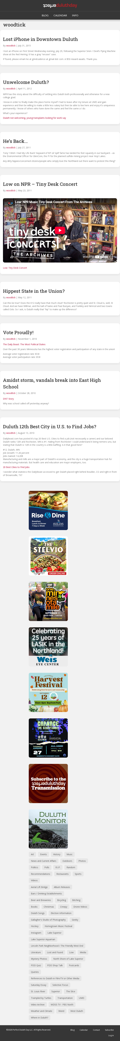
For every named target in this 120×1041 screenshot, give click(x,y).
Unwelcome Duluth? (26, 82)
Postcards (74, 965)
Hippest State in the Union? (34, 291)
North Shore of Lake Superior (68, 958)
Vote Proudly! (18, 332)
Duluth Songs (38, 913)
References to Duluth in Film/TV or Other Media (55, 978)
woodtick (10, 45)
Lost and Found (55, 952)
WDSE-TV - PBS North (62, 1004)
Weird (61, 1010)
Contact (96, 1030)
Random (71, 867)
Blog (72, 1030)
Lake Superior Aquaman (43, 939)
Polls (46, 867)
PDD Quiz (36, 965)
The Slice (70, 991)
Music (69, 854)
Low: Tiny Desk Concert (15, 267)
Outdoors (67, 860)
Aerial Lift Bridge (39, 887)
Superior (55, 991)
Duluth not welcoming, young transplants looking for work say (34, 117)
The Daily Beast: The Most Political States (24, 344)
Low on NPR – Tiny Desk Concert (40, 184)
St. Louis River (38, 991)
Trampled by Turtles (41, 997)
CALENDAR (60, 15)
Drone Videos (80, 906)
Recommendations (40, 873)
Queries (35, 971)
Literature (36, 952)
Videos (34, 880)
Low (71, 952)
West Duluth (76, 1010)
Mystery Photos (39, 958)
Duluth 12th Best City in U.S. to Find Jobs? (49, 426)
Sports (78, 873)
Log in (111, 1035)
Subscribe (109, 1030)
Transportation (65, 997)
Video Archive (38, 1004)
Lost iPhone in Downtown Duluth (40, 39)
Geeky (75, 919)
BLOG (45, 15)
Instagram (36, 932)
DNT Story (8, 398)
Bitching (76, 900)
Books (34, 906)
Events (43, 854)
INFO (75, 15)
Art (32, 854)
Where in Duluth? (39, 1017)
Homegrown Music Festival (58, 926)
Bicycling (61, 900)
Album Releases (62, 887)
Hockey (34, 926)
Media (83, 952)
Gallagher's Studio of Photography (48, 919)
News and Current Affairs (43, 860)
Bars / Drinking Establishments (46, 893)
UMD (81, 997)
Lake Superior (54, 932)
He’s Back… (15, 141)
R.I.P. (57, 867)
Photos (82, 860)
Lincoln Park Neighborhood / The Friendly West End (57, 945)
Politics (34, 867)
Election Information (61, 913)
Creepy (63, 906)
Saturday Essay (38, 984)
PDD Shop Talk (55, 965)
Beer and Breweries (41, 900)
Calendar (84, 1030)
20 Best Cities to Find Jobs (16, 467)
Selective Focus (60, 984)
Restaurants (62, 873)
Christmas (49, 906)
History (56, 854)
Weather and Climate (41, 1010)
